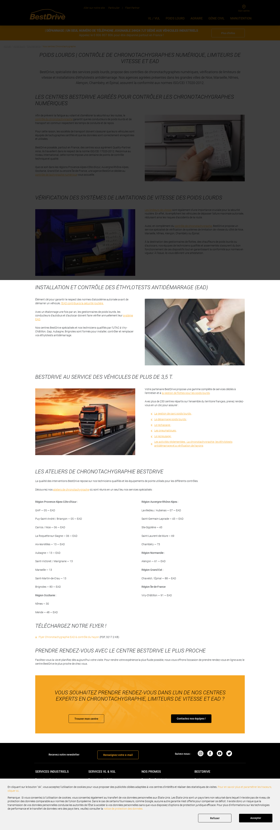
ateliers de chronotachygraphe (71, 489)
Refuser (215, 818)
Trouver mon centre (86, 718)
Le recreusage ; (163, 436)
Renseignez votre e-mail (118, 754)
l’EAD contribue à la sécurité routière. (82, 303)
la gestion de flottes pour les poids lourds (186, 393)
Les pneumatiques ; (165, 430)
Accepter (255, 818)
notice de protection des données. (123, 808)
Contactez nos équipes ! (191, 718)
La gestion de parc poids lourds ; (173, 413)
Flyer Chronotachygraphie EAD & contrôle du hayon (69, 637)
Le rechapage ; (162, 425)
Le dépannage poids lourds (170, 419)
